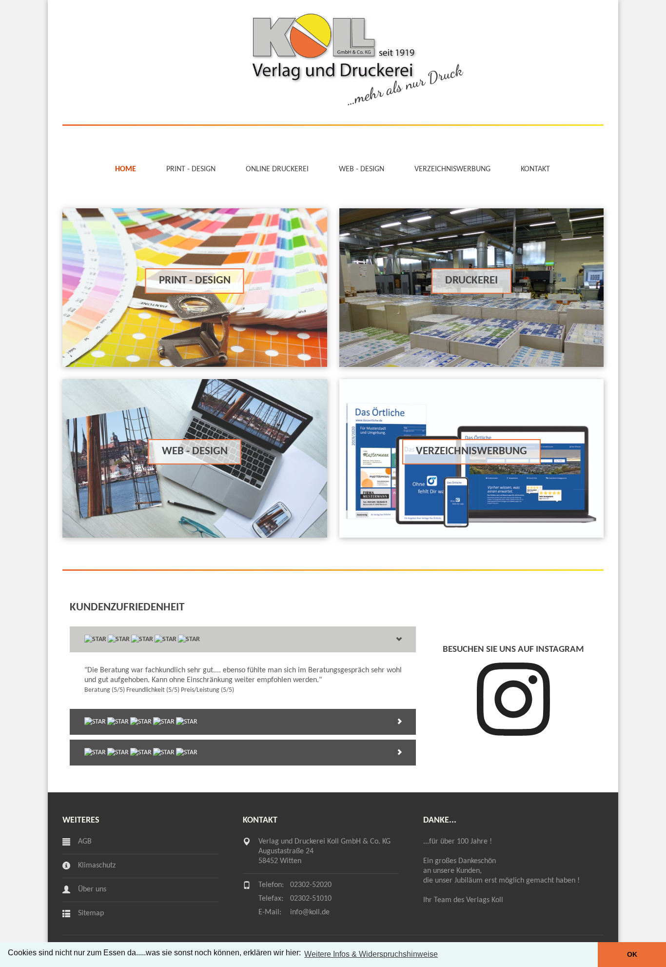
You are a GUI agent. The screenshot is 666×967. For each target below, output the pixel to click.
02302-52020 (311, 885)
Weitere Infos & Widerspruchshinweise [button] (371, 954)
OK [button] (632, 954)
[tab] (243, 639)
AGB (85, 842)
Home (125, 169)
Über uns (92, 889)
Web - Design (361, 169)
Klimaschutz (97, 865)
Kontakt (535, 169)
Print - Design (190, 169)
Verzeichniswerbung (452, 169)
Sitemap (91, 913)
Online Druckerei (277, 169)
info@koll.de (310, 912)
